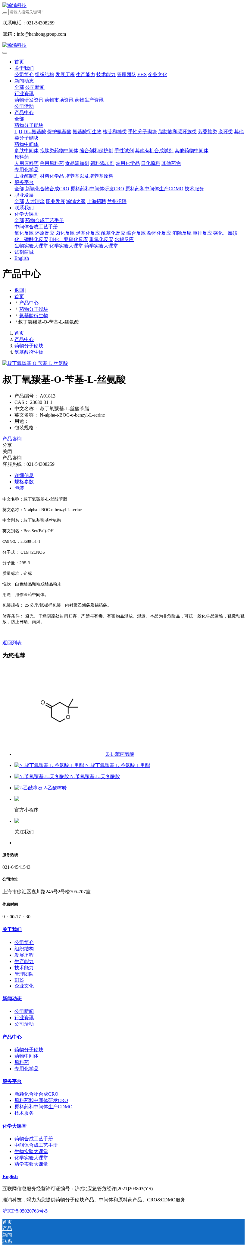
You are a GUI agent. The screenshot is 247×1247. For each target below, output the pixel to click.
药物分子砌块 (33, 309)
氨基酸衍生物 (33, 315)
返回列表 (12, 642)
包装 (19, 488)
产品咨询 (12, 438)
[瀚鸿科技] (123, 5)
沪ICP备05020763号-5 (25, 1210)
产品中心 (29, 302)
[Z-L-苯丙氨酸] (60, 754)
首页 (19, 61)
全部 (19, 87)
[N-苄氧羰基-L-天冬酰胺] (42, 776)
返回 (19, 290)
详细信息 (24, 475)
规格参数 (24, 481)
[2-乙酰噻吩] (29, 787)
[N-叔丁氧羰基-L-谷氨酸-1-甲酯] (49, 765)
